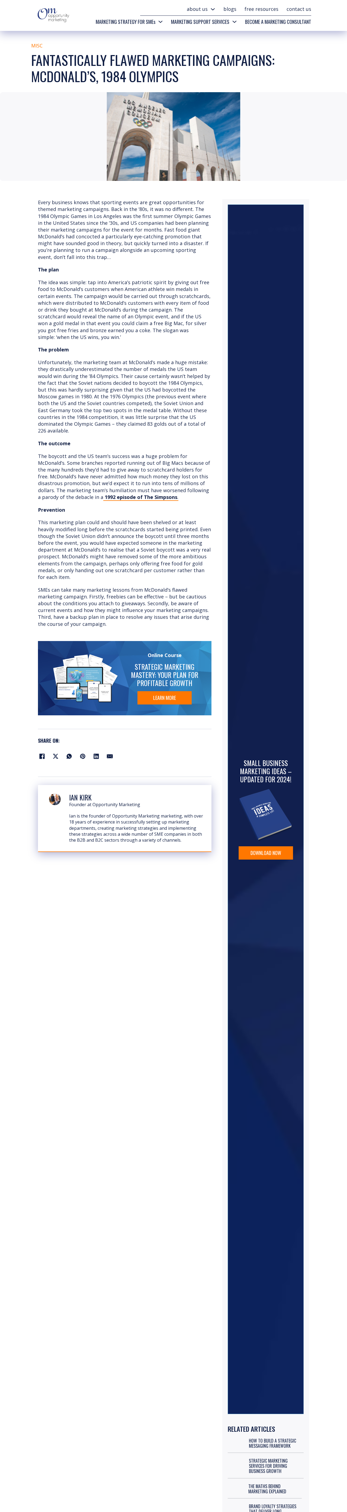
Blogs (229, 9)
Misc (37, 45)
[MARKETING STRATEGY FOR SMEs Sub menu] (160, 21)
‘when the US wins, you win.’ (88, 337)
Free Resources (261, 9)
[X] (56, 756)
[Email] (110, 756)
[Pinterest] (83, 756)
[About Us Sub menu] (212, 9)
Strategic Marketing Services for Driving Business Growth (268, 1465)
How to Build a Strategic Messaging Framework (272, 1443)
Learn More (164, 697)
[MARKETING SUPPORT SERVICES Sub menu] (234, 21)
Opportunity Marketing (116, 805)
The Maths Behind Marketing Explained (267, 1489)
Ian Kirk (80, 797)
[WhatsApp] (69, 756)
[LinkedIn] (96, 756)
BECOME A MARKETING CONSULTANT (278, 21)
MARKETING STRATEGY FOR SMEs (125, 21)
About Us (197, 9)
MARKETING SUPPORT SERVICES (200, 21)
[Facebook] (42, 756)
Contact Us (299, 9)
